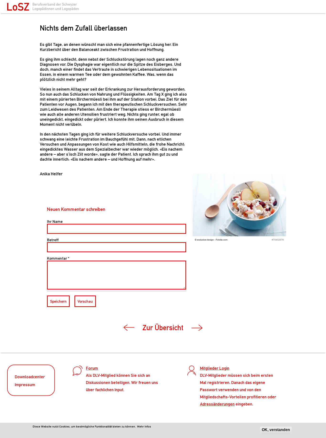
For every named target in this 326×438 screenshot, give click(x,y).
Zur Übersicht (162, 327)
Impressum (25, 384)
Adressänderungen (217, 403)
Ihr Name (55, 221)
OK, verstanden (276, 430)
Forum (92, 368)
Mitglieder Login (214, 368)
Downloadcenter (30, 376)
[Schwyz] (43, 8)
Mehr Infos (144, 426)
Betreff (52, 240)
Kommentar (58, 258)
